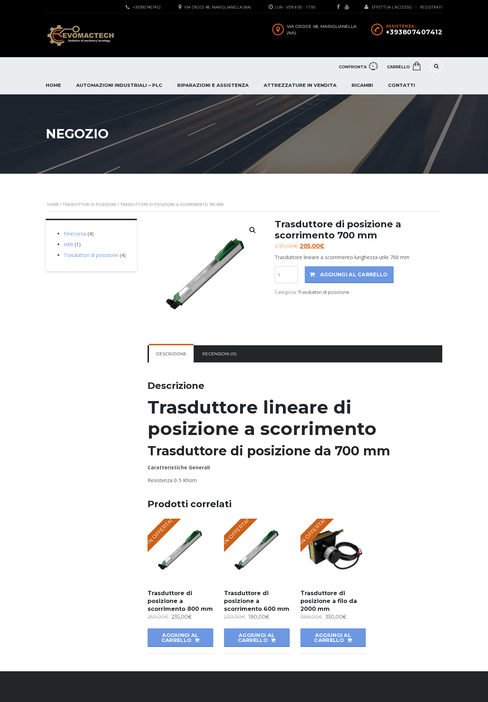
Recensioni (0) (219, 353)
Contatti (401, 85)
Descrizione (171, 353)
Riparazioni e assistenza (213, 85)
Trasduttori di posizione (89, 204)
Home (53, 85)
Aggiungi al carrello (354, 274)
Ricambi (362, 85)
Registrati (431, 7)
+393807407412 (147, 7)
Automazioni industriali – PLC (119, 85)
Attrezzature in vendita (300, 85)
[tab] (171, 353)
